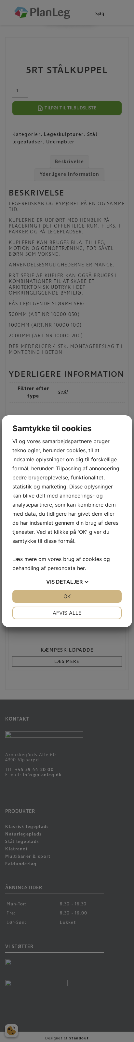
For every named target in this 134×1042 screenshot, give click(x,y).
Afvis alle (67, 613)
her (81, 568)
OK (67, 596)
